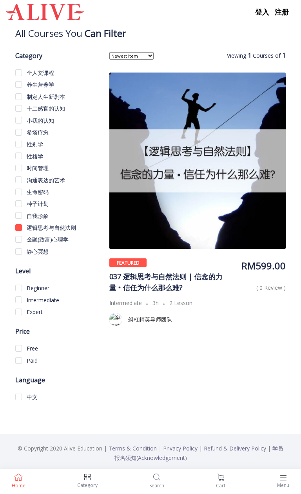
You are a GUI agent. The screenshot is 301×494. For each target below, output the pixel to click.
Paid (31, 360)
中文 (31, 397)
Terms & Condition (133, 448)
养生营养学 (39, 84)
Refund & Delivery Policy (235, 448)
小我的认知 (39, 120)
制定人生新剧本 (45, 96)
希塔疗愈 (37, 132)
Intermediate (42, 300)
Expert (34, 312)
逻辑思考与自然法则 (50, 227)
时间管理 (37, 168)
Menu (283, 485)
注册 (282, 11)
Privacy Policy (180, 448)
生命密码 (37, 192)
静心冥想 (37, 251)
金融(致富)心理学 (47, 239)
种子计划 (37, 203)
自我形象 (37, 216)
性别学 (34, 144)
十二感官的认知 (45, 108)
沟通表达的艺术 (45, 180)
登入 (262, 11)
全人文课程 (39, 72)
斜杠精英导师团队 (150, 319)
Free (31, 348)
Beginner (37, 288)
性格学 (34, 156)
